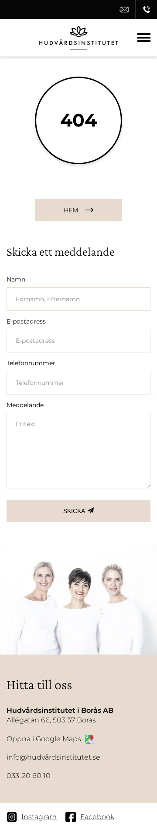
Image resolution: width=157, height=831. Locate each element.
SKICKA (74, 510)
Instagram (39, 817)
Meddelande (25, 405)
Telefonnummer (31, 363)
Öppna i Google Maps (44, 739)
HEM (71, 210)
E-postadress (26, 321)
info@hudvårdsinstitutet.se (53, 757)
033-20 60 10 (29, 775)
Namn (16, 279)
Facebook (97, 817)
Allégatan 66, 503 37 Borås (60, 715)
